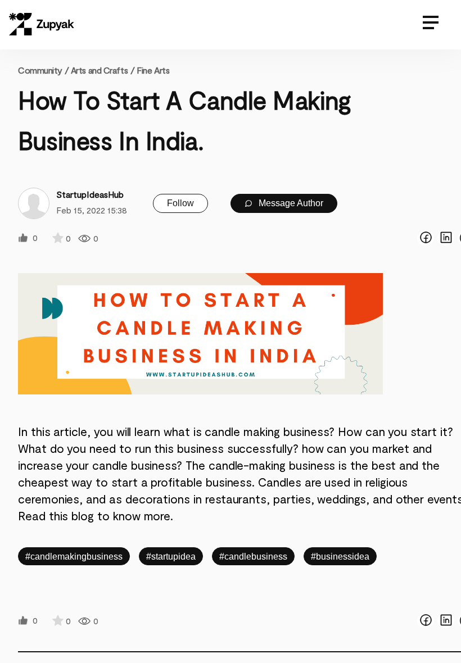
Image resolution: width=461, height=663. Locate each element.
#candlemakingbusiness (74, 556)
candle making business (267, 431)
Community (43, 70)
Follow (180, 203)
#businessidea (340, 556)
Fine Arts (153, 70)
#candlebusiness (253, 556)
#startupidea (171, 556)
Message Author (289, 203)
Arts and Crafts (99, 70)
